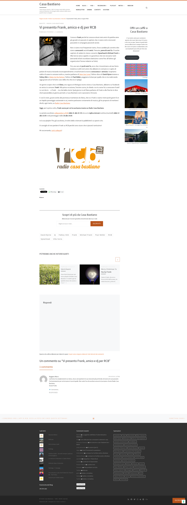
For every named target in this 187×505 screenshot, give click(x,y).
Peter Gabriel (119, 470)
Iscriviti (97, 223)
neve (142, 464)
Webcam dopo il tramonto (56, 463)
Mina (129, 464)
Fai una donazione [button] (132, 57)
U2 (141, 473)
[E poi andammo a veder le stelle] (136, 101)
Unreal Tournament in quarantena (91, 450)
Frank (116, 454)
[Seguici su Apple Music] (140, 499)
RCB (126, 473)
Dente (142, 448)
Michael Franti (119, 464)
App (124, 435)
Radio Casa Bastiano (54, 18)
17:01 (118, 376)
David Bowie (132, 448)
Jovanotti (117, 457)
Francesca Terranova (82, 442)
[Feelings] (136, 69)
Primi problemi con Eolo (90, 467)
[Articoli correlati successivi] (117, 259)
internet (124, 454)
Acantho (117, 435)
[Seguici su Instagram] (137, 499)
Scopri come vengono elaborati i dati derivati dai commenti (86, 354)
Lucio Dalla (139, 457)
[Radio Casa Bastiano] (79, 159)
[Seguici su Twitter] (134, 499)
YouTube (124, 479)
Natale (135, 464)
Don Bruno (118, 451)
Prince (136, 470)
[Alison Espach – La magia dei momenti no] (136, 117)
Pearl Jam (128, 467)
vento (127, 476)
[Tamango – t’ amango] (136, 85)
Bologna (127, 438)
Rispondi (53, 392)
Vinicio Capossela (138, 476)
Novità (63, 18)
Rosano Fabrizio (80, 464)
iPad (130, 454)
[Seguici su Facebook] (131, 499)
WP (46, 501)
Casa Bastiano (49, 499)
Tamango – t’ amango (141, 93)
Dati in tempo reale (54, 444)
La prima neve (91, 464)
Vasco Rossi (118, 476)
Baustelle (131, 435)
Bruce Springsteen (139, 438)
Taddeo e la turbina (87, 473)
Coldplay (133, 441)
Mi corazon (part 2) (93, 447)
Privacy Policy (80, 484)
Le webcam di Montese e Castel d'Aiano (60, 458)
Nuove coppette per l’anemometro (137, 143)
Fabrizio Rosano (80, 456)
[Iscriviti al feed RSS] (128, 499)
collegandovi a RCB (61, 113)
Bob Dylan (118, 438)
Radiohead (118, 473)
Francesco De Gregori (132, 451)
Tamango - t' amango (54, 468)
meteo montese (128, 460)
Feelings (145, 77)
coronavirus (118, 445)
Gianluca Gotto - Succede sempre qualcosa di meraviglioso (60, 454)
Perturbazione (140, 467)
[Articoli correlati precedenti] (113, 259)
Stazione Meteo (53, 435)
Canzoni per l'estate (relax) (56, 477)
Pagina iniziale (43, 18)
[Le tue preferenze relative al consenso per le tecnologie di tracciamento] (183, 501)
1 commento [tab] (46, 366)
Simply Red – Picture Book (90, 459)
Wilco (116, 479)
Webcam (51, 439)
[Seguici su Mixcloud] (147, 499)
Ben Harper (141, 435)
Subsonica (134, 473)
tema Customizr (61, 501)
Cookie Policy (80, 488)
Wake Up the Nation (57, 77)
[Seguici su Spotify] (143, 499)
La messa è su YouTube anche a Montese (97, 453)
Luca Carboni (128, 457)
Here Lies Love (84, 74)
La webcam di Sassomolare (90, 462)
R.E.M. (143, 470)
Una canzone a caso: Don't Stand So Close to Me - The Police (61, 474)
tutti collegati (57, 130)
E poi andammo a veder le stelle (138, 109)
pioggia (129, 470)
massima (117, 460)
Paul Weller (118, 467)
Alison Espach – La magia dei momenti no (137, 126)
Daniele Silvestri (120, 448)
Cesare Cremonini (120, 441)
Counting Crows (130, 445)
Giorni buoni (66, 269)
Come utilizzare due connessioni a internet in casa (94, 439)
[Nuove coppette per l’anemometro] (136, 135)
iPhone (137, 454)
